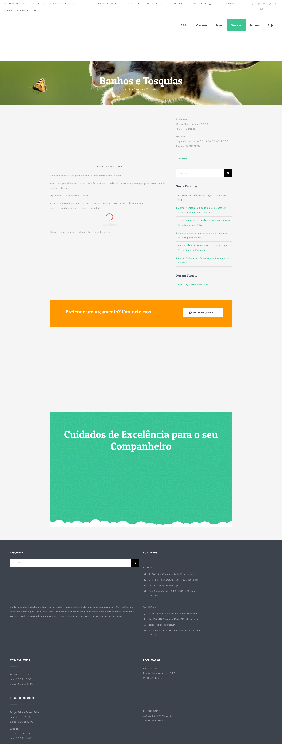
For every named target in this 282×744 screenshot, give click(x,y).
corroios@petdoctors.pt (162, 624)
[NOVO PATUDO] (93, 334)
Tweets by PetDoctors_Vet (192, 284)
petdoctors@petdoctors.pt (164, 585)
